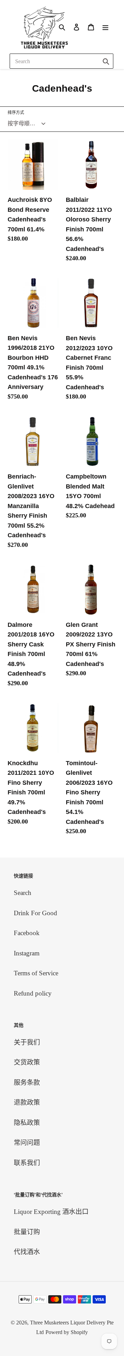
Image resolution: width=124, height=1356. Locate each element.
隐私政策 (27, 1122)
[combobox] (61, 61)
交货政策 (27, 1062)
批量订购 (27, 1232)
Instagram (27, 953)
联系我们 (27, 1163)
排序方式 (16, 112)
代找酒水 (27, 1251)
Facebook (27, 932)
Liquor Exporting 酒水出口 (51, 1211)
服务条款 (27, 1082)
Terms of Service (36, 973)
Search (22, 892)
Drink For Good (35, 913)
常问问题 (27, 1142)
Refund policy (33, 993)
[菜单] (105, 26)
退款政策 (27, 1102)
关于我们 (27, 1042)
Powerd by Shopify (66, 1332)
